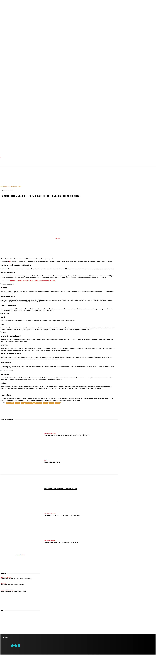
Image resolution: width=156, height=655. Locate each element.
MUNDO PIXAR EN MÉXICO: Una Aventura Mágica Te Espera (13, 591)
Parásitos (57, 402)
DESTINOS (3, 583)
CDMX (45, 460)
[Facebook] (12, 645)
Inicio (1, 186)
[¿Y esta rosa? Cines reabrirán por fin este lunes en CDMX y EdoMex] (21, 515)
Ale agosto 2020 (10, 402)
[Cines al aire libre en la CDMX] (21, 461)
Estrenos (45, 402)
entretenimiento (38, 402)
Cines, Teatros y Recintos (16, 186)
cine (10, 261)
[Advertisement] (26, 163)
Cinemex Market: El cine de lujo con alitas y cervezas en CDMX (60, 489)
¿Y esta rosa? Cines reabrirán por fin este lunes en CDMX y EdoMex (62, 516)
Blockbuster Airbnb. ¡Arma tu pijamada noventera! (12, 585)
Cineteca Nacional (29, 402)
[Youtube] (19, 645)
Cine (23, 402)
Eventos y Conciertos (6, 577)
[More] (76, 234)
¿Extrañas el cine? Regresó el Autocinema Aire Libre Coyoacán (61, 542)
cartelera (17, 402)
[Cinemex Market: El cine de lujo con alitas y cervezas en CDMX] (21, 488)
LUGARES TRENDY (6, 186)
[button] (153, 158)
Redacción (11, 189)
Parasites (51, 402)
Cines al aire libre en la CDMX (52, 462)
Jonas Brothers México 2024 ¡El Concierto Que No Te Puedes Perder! (16, 578)
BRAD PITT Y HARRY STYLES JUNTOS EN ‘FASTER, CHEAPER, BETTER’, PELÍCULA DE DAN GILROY (32, 281)
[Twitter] (15, 645)
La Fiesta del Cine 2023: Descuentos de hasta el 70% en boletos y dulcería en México (67, 435)
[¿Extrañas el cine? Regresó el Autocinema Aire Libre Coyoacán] (21, 541)
